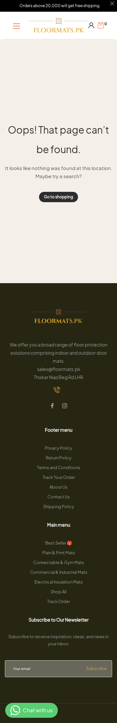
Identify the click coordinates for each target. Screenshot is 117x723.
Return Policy (59, 457)
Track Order (58, 601)
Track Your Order (59, 477)
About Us (58, 487)
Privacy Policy (58, 448)
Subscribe (96, 668)
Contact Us (58, 496)
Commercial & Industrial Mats (58, 572)
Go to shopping (58, 196)
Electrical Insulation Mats (58, 582)
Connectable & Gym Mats (58, 562)
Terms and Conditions (58, 467)
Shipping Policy (58, 506)
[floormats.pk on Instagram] (65, 406)
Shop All (59, 591)
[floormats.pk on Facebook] (52, 406)
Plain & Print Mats (58, 552)
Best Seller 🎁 (58, 543)
